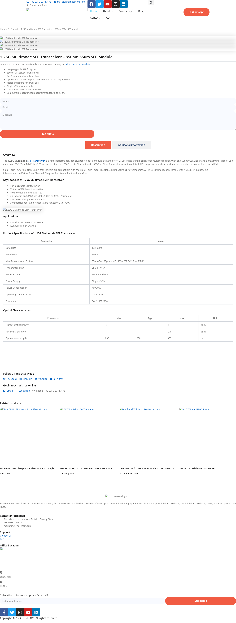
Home (3, 29)
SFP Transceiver (36, 160)
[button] (151, 2)
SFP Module (84, 64)
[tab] (98, 145)
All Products (13, 29)
